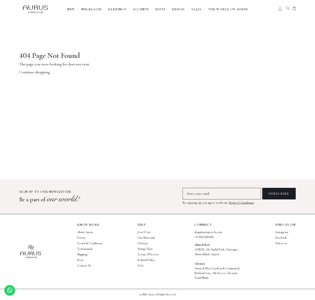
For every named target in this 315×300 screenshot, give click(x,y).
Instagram (281, 232)
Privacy (81, 238)
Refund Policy (146, 260)
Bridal (178, 9)
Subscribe (279, 193)
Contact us (84, 265)
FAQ (141, 265)
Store (80, 260)
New (71, 9)
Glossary (143, 243)
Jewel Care (144, 232)
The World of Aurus (228, 9)
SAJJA (197, 9)
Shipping (82, 254)
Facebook (281, 238)
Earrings (117, 9)
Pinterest (281, 243)
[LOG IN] (280, 9)
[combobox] (288, 9)
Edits (160, 9)
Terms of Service (148, 254)
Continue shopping (34, 72)
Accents (141, 9)
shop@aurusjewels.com (208, 232)
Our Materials (146, 238)
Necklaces (91, 9)
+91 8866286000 (204, 237)
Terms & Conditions (241, 203)
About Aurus (85, 232)
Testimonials (85, 249)
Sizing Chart (145, 249)
